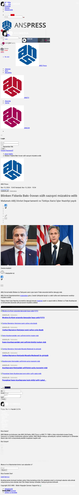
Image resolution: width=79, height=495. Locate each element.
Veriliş (7, 103)
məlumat (39, 301)
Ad (2, 391)
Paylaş (3, 399)
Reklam (7, 8)
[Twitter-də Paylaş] (6, 208)
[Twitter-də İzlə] (2, 448)
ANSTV (26, 98)
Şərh (2, 397)
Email (2, 393)
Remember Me (8, 147)
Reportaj (8, 101)
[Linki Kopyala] (6, 216)
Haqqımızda (9, 10)
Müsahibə (8, 73)
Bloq (6, 71)
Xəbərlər (8, 69)
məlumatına (24, 296)
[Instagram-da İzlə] (2, 454)
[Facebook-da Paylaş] (6, 206)
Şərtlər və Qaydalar (11, 492)
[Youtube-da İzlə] (2, 451)
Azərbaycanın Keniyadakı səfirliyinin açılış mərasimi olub (24, 368)
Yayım (4, 411)
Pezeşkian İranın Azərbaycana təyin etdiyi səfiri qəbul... (24, 380)
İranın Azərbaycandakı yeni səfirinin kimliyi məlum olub (24, 342)
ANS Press (43, 66)
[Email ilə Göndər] (6, 219)
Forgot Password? (7, 150)
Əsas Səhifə (9, 154)
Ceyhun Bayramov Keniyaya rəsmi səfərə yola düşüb (22, 330)
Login (3, 148)
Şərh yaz (7, 387)
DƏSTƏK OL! (5, 477)
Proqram (5, 426)
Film (3, 428)
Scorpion (72, 485)
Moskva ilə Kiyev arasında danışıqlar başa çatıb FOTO (23, 318)
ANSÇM (27, 128)
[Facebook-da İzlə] (2, 446)
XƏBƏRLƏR (5, 191)
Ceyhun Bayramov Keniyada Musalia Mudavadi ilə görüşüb (25, 355)
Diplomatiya (13, 191)
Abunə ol (4, 470)
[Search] (12, 15)
